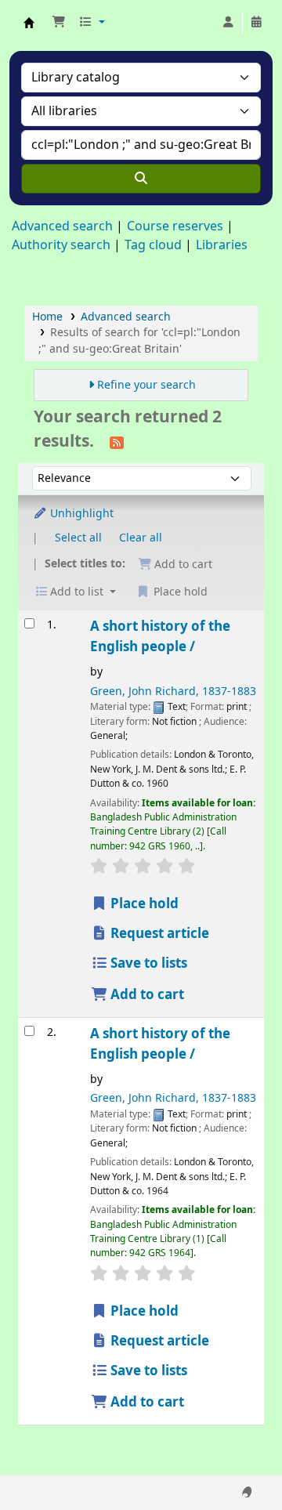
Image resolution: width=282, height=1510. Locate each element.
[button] (58, 23)
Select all (78, 538)
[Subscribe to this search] (117, 442)
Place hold (143, 904)
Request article (158, 933)
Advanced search (62, 226)
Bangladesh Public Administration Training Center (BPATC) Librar (29, 22)
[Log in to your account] (228, 23)
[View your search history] (256, 23)
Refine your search (146, 385)
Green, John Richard (173, 691)
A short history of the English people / (160, 637)
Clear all (140, 538)
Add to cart (145, 995)
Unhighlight (80, 513)
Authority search (61, 245)
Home (47, 317)
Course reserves (175, 226)
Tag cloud (153, 245)
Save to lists (147, 963)
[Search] (141, 179)
